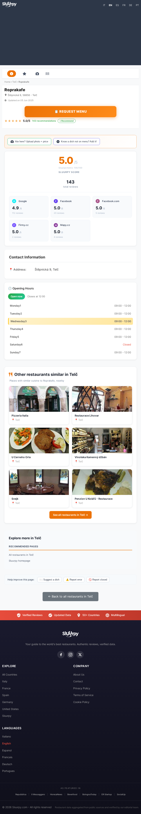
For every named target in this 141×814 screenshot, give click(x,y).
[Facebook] (61, 654)
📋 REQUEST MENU (70, 111)
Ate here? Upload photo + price (31, 141)
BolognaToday (89, 794)
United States (10, 709)
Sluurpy (6, 715)
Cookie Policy (81, 702)
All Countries (9, 674)
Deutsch (7, 764)
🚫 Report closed (98, 579)
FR (123, 5)
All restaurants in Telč (21, 554)
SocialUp (121, 794)
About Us (78, 674)
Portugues (8, 770)
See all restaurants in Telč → (70, 514)
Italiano (6, 736)
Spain (5, 695)
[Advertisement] (70, 36)
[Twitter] (80, 654)
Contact (78, 681)
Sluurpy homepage (19, 560)
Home (7, 81)
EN (110, 5)
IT (104, 5)
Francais (7, 757)
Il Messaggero (38, 794)
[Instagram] (70, 654)
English (6, 743)
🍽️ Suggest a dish (49, 579)
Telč (14, 81)
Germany (7, 702)
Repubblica (20, 794)
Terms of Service (83, 695)
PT (137, 5)
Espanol (7, 750)
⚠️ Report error (74, 579)
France (6, 688)
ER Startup (107, 794)
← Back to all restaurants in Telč (70, 596)
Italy (4, 681)
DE (130, 5)
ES (117, 5)
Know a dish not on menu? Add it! (79, 141)
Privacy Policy (81, 688)
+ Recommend (67, 121)
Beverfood (72, 794)
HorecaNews (56, 794)
